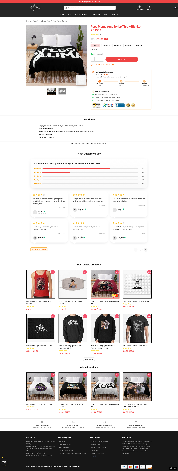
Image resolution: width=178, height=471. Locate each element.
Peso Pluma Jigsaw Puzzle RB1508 (39, 346)
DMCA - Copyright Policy (66, 450)
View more (89, 359)
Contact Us (94, 450)
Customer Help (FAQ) (97, 453)
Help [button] (174, 468)
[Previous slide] (29, 56)
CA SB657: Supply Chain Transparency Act (72, 453)
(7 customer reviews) (106, 35)
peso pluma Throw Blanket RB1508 (39, 404)
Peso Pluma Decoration (41, 21)
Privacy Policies (64, 447)
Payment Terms (96, 444)
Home (28, 21)
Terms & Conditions (65, 444)
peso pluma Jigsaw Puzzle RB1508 (136, 301)
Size (92, 42)
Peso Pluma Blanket (60, 21)
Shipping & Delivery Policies (99, 441)
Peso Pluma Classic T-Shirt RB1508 (135, 346)
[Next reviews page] (146, 250)
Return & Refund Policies (99, 447)
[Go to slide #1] (51, 91)
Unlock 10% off (4, 462)
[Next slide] (84, 56)
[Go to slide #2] (62, 91)
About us (62, 441)
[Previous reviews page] (136, 250)
